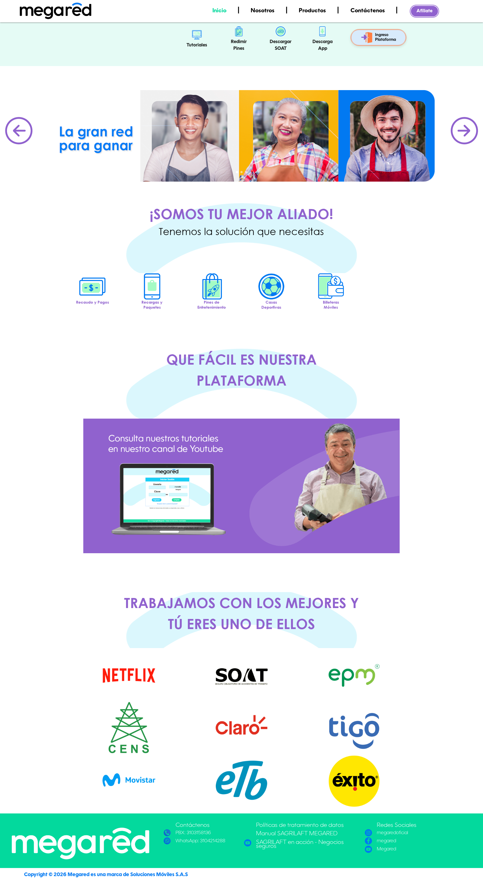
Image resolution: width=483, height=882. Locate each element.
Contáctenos (368, 11)
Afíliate (424, 11)
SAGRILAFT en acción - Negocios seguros (300, 844)
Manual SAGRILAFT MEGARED (297, 834)
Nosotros (263, 11)
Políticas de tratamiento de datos (300, 825)
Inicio (220, 11)
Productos (313, 11)
